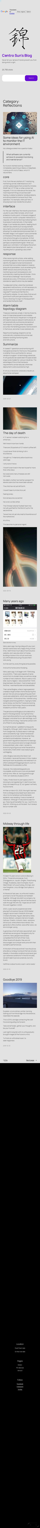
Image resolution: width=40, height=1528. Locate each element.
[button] (33, 1525)
